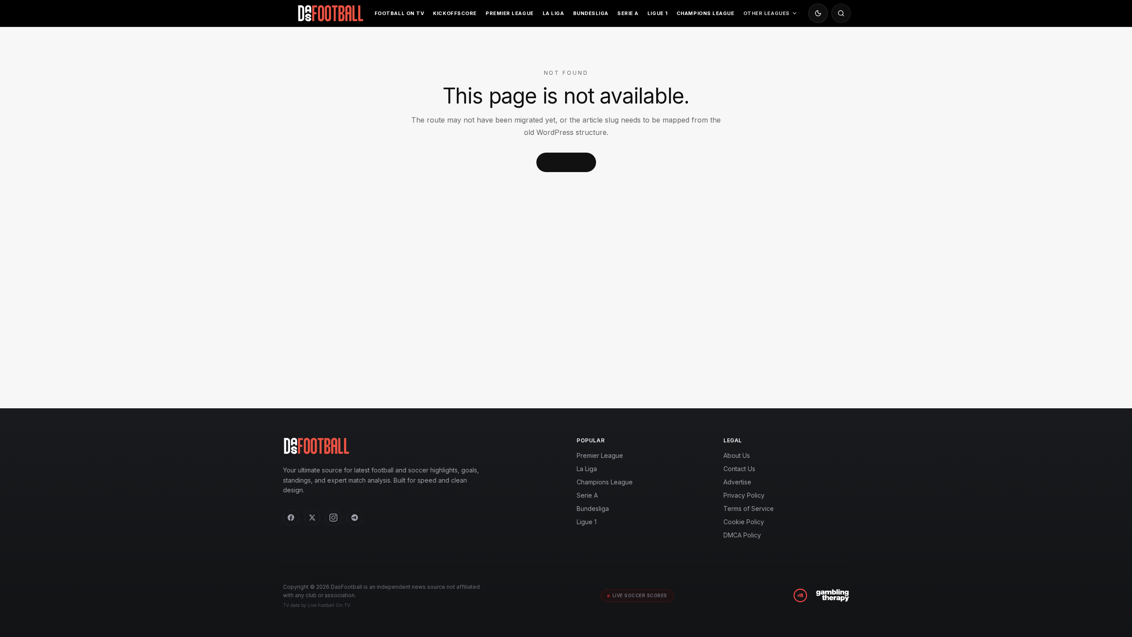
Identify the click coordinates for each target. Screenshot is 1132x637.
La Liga (553, 13)
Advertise (737, 482)
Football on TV (399, 13)
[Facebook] (291, 518)
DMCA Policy (742, 535)
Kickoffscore (455, 13)
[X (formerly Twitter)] (312, 518)
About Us (736, 455)
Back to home (566, 162)
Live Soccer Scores (639, 595)
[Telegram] (355, 518)
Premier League (510, 13)
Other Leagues (766, 13)
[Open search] (841, 13)
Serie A (628, 13)
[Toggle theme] (818, 13)
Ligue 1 (657, 13)
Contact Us (739, 468)
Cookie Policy (743, 522)
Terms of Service (748, 508)
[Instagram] (333, 518)
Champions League (705, 13)
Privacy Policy (744, 495)
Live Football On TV (329, 605)
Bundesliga (591, 13)
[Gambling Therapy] (832, 595)
